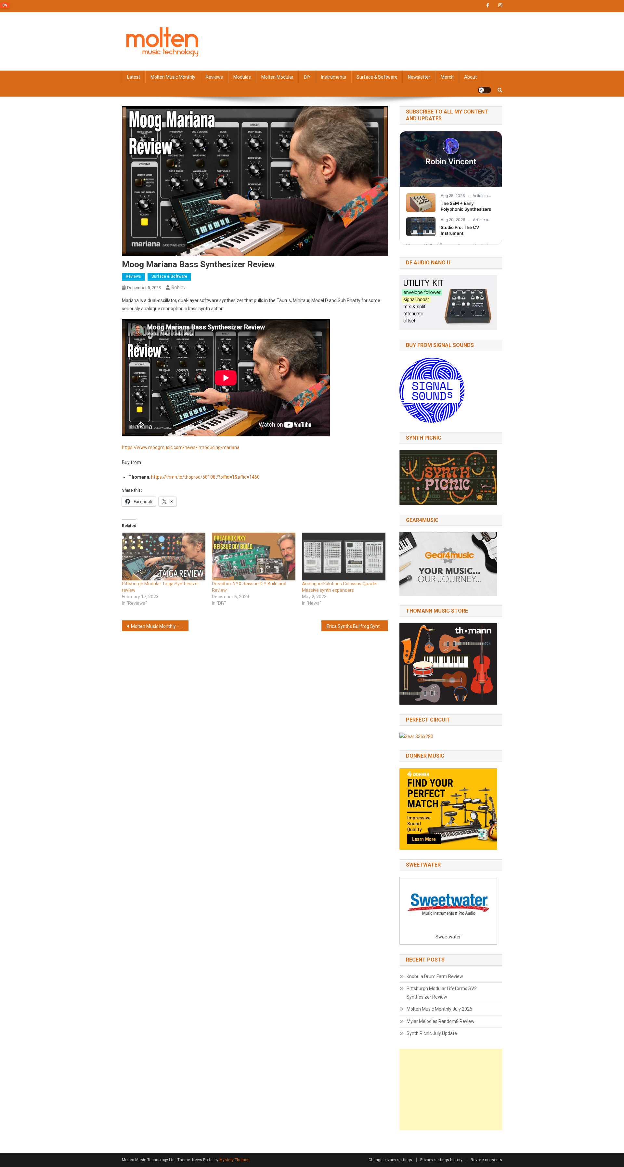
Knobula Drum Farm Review (435, 976)
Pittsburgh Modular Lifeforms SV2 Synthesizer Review (442, 993)
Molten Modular (277, 77)
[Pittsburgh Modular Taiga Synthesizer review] (163, 556)
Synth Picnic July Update (432, 1033)
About (470, 77)
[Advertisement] (450, 1089)
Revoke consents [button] (486, 1160)
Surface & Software (377, 77)
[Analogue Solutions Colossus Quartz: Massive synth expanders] (343, 556)
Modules (242, 77)
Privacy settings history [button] (441, 1160)
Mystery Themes (234, 1160)
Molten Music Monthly (172, 77)
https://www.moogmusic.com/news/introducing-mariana (181, 447)
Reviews (214, 77)
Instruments (333, 77)
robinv (178, 287)
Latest (133, 77)
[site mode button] (484, 90)
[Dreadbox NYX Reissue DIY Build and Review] (253, 556)
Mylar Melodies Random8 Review (440, 1021)
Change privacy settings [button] (390, 1160)
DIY (307, 77)
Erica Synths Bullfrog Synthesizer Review (357, 626)
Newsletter (419, 77)
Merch (447, 77)
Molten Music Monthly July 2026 (439, 1009)
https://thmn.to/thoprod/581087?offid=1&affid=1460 (205, 477)
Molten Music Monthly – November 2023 (159, 626)
